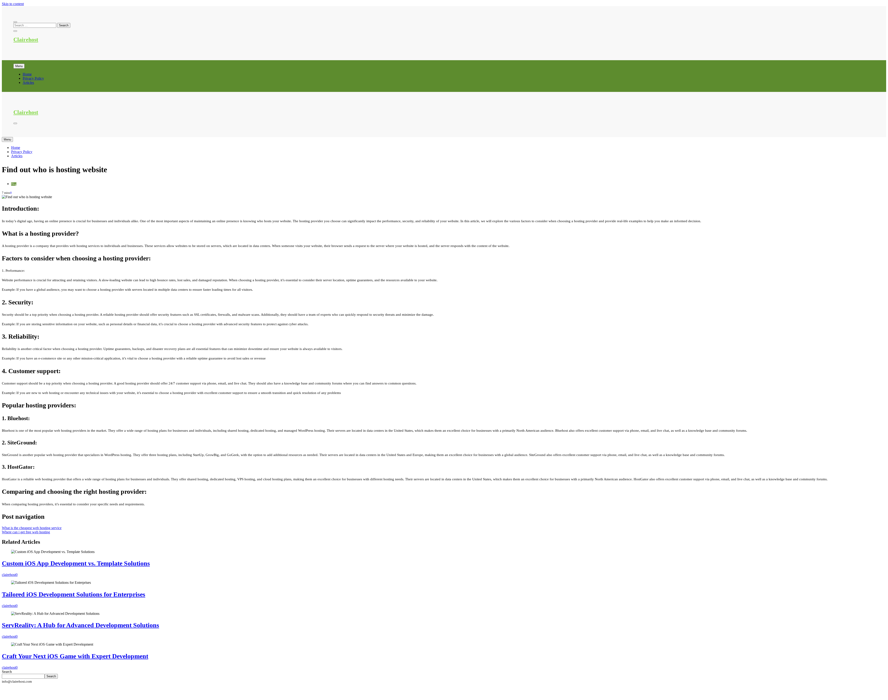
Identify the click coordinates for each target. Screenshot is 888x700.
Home (27, 74)
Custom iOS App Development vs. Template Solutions (76, 563)
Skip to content (13, 4)
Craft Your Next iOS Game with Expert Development (75, 656)
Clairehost (25, 40)
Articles (28, 82)
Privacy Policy (33, 78)
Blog (13, 184)
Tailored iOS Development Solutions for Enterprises (73, 594)
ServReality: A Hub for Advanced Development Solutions (80, 625)
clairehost (9, 575)
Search (7, 672)
